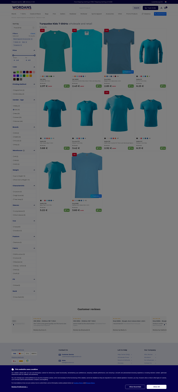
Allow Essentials (135, 387)
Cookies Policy (78, 383)
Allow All (156, 387)
